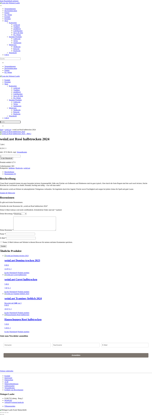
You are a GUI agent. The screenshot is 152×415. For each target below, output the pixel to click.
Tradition (16, 27)
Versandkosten (22, 152)
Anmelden (76, 355)
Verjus (15, 41)
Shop (6, 21)
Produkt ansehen (23, 273)
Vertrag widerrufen (6, 371)
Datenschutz (8, 380)
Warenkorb (13, 53)
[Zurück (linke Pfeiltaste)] (1, 414)
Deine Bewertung (7, 214)
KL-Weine (8, 15)
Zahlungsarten (9, 386)
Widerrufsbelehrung (11, 384)
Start (1, 130)
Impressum (8, 378)
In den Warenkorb (6, 158)
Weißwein (16, 47)
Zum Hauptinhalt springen (9, 1)
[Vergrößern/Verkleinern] (1, 412)
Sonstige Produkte (15, 37)
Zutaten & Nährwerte (7, 193)
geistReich (17, 29)
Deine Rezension (6, 230)
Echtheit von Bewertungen (13, 390)
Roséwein (16, 51)
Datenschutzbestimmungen (123, 362)
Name (3, 234)
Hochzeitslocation (10, 11)
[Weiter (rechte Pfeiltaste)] (3, 414)
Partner (6, 13)
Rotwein (16, 49)
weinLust (16, 25)
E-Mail (3, 238)
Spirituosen (17, 43)
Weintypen (12, 45)
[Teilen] (5, 412)
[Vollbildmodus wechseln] (3, 412)
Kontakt (7, 17)
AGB (112, 362)
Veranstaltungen (10, 9)
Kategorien (13, 23)
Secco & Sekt (18, 33)
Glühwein (16, 39)
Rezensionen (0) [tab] (10, 174)
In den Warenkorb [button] (10, 273)
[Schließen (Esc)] (7, 412)
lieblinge (12, 168)
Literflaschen (17, 31)
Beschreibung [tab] (9, 172)
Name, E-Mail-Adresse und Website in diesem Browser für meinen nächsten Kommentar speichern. (38, 242)
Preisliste (7, 19)
